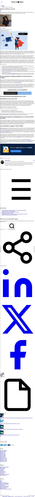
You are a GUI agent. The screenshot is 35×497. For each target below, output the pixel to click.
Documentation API (3, 475)
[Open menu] (2, 2)
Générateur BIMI (2, 455)
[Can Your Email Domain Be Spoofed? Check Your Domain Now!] (34, 249)
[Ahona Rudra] (5, 26)
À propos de (2, 158)
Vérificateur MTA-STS (3, 459)
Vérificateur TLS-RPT (3, 458)
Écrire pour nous (2, 485)
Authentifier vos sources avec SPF (7, 213)
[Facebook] (17, 372)
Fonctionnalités (2, 468)
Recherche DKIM (3, 454)
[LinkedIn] (33, 160)
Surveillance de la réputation (4, 474)
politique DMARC (3, 131)
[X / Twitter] (17, 336)
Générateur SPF (2, 452)
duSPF (14, 113)
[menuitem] (4, 496)
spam (32, 101)
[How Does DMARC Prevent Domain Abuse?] (0, 249)
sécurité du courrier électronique (13, 73)
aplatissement (6, 113)
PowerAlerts (2, 473)
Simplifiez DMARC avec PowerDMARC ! (8, 211)
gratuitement (30, 141)
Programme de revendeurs (4, 484)
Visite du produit (2, 467)
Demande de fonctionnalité (4, 486)
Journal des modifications (4, 487)
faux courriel (26, 131)
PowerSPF (2, 469)
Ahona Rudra (3, 27)
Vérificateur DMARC (3, 451)
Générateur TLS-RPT (3, 460)
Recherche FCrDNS (3, 457)
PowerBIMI (2, 470)
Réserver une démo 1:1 (4, 482)
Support (1, 480)
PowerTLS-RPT (2, 472)
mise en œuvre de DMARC (7, 69)
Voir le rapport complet (17, 82)
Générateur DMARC (3, 450)
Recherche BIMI (2, 456)
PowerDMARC (22, 161)
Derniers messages (7, 158)
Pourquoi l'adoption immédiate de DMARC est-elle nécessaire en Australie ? (14, 210)
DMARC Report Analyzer (27, 139)
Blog (0, 10)
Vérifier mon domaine (12, 229)
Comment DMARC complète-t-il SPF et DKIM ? (9, 214)
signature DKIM (7, 130)
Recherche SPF (2, 453)
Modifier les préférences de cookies (5, 488)
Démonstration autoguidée (4, 466)
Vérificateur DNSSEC (3, 461)
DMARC (1, 142)
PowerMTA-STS (3, 471)
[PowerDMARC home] (17, 2)
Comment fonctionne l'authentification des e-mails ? (10, 212)
